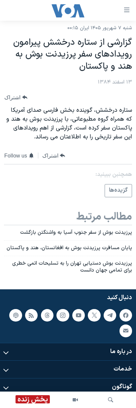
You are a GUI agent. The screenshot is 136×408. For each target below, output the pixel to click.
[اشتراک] (125, 331)
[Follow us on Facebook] (125, 315)
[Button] (15, 97)
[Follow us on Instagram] (62, 315)
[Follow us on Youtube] (78, 315)
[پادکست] (15, 315)
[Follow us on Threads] (47, 315)
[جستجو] (110, 400)
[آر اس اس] (31, 315)
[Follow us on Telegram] (110, 315)
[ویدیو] (75, 400)
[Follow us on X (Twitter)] (94, 315)
